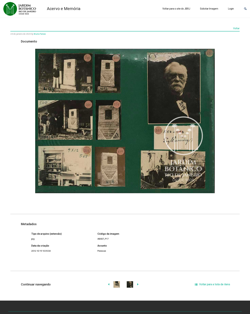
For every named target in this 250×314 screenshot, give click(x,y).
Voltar (236, 28)
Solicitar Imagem (209, 8)
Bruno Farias (40, 34)
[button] (245, 8)
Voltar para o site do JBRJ (176, 8)
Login (231, 8)
